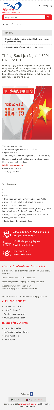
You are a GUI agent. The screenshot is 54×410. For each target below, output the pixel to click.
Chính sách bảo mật (12, 310)
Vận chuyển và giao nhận (14, 314)
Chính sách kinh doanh (13, 306)
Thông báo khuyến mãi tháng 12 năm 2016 (23, 47)
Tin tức (19, 24)
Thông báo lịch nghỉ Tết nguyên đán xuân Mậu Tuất (26, 214)
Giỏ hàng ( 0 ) (46, 5)
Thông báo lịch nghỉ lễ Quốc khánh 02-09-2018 (23, 202)
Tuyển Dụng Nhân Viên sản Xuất (18, 221)
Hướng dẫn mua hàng (13, 328)
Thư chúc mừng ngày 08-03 (15, 205)
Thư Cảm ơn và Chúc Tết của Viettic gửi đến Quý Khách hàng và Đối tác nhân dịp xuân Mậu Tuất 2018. (26, 210)
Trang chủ (9, 24)
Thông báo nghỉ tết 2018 (14, 217)
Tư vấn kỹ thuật (10, 339)
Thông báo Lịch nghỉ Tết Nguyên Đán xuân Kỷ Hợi (25, 199)
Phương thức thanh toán (14, 317)
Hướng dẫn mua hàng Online (16, 332)
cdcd (6, 189)
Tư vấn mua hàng (11, 336)
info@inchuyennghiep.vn (12, 165)
